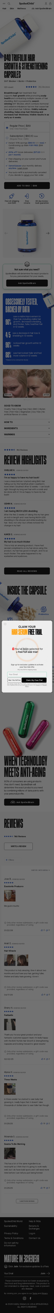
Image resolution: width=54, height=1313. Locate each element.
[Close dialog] (5, 623)
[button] (34, 680)
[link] (14, 680)
